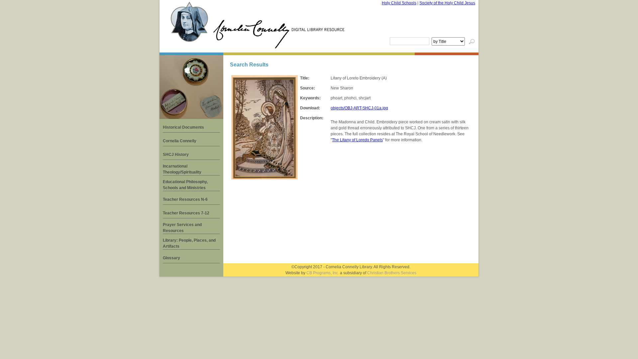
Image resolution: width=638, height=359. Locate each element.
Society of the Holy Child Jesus (447, 3)
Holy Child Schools (399, 3)
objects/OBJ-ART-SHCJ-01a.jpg (359, 108)
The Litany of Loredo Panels (357, 140)
